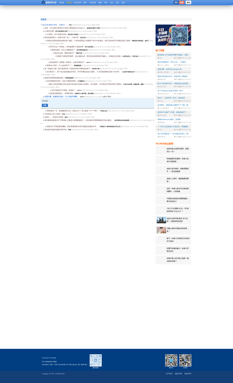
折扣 (123, 3)
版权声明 (178, 373)
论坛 (111, 3)
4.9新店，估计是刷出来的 (57, 34)
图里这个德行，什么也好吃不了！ (60, 65)
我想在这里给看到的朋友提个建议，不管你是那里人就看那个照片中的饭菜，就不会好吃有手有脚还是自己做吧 (89, 41)
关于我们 (169, 373)
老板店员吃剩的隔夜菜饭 (54, 78)
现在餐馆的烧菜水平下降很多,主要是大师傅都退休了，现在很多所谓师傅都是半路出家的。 (79, 120)
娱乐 (117, 3)
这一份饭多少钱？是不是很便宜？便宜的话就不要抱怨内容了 (68, 69)
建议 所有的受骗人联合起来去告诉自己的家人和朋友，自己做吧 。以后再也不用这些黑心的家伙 (85, 84)
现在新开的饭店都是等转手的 (56, 130)
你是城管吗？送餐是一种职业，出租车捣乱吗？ (67, 62)
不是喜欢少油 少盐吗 (53, 114)
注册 (181, 2)
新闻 (85, 3)
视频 (100, 3)
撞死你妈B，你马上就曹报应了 (63, 50)
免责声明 (187, 373)
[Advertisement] (102, 11)
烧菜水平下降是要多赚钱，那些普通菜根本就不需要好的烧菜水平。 (72, 126)
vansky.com (60, 373)
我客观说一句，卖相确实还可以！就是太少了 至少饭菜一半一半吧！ (73, 111)
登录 (176, 2)
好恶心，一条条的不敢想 (54, 117)
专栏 (106, 3)
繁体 (188, 2)
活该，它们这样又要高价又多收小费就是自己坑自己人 (65, 28)
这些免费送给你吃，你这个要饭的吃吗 (61, 81)
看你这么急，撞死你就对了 (64, 53)
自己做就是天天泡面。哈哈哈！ (64, 90)
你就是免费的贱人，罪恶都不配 (61, 93)
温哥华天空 (51, 2)
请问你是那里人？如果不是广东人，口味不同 (62, 37)
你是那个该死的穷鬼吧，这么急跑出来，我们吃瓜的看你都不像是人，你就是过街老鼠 (88, 56)
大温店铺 (92, 3)
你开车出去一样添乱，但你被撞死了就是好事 (66, 47)
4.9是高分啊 (49, 31)
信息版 (61, 3)
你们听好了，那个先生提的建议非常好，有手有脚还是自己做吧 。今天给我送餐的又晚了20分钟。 (84, 72)
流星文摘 (77, 3)
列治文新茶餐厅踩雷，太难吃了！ (55, 25)
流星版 (69, 3)
